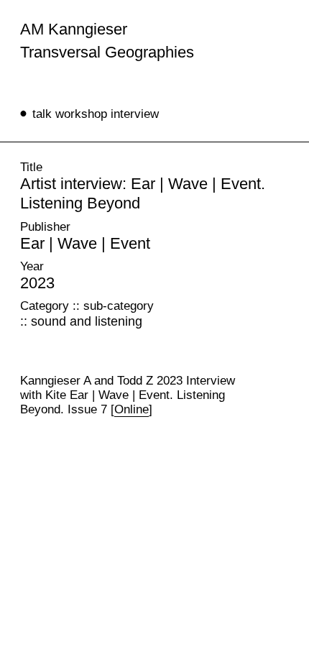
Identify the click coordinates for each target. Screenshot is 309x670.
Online (131, 409)
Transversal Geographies (107, 52)
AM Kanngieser (73, 29)
